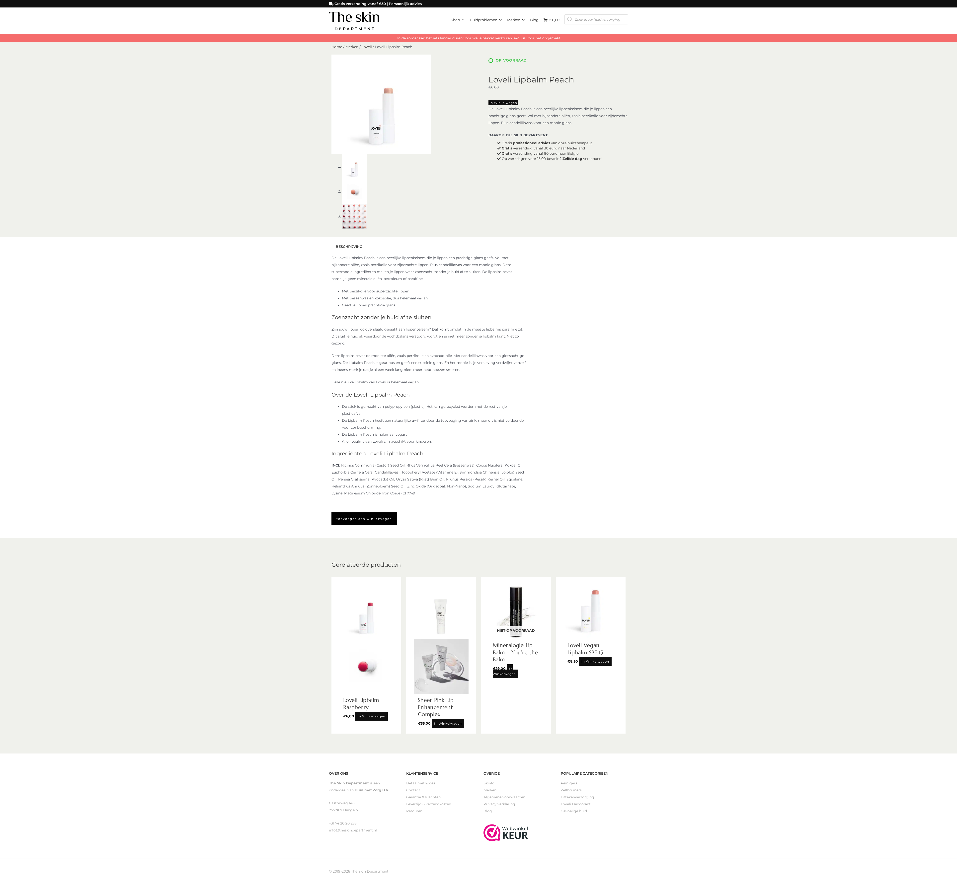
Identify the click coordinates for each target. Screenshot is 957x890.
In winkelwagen (503, 103)
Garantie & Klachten (423, 797)
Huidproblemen (483, 20)
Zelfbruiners (571, 790)
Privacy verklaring (499, 804)
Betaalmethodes (420, 783)
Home (336, 47)
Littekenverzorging (577, 797)
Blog (534, 20)
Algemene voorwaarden (504, 797)
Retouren (414, 811)
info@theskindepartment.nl (353, 830)
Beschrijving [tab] (349, 246)
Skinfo (488, 783)
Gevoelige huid (574, 811)
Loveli (367, 47)
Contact (413, 790)
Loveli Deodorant (576, 804)
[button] (364, 518)
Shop (455, 20)
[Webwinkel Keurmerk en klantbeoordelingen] (505, 832)
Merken (513, 20)
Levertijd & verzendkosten (428, 804)
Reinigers (569, 783)
